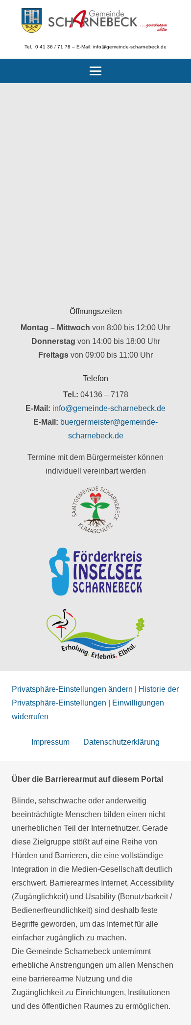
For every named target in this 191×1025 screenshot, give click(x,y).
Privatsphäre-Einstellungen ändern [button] (72, 689)
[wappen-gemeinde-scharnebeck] (32, 20)
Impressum (50, 742)
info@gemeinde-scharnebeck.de (109, 408)
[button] (95, 71)
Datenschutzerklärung (121, 742)
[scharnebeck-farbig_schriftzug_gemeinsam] (108, 20)
